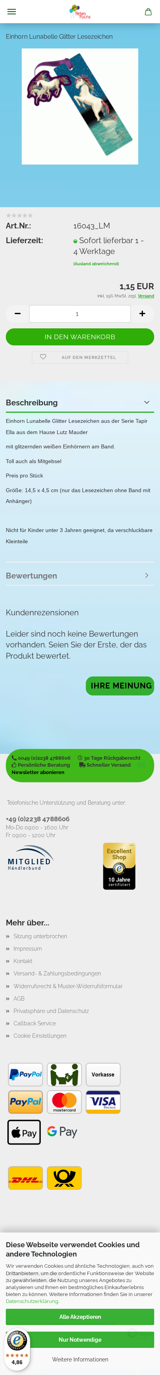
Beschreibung (32, 402)
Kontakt (23, 961)
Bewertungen (31, 575)
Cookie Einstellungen (40, 1036)
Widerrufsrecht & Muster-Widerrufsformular (68, 986)
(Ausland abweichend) (96, 263)
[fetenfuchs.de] (80, 11)
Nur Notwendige (80, 1340)
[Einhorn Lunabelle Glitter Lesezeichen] (80, 105)
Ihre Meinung (121, 685)
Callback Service (35, 1023)
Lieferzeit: (24, 240)
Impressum (28, 949)
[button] (17, 314)
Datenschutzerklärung (32, 1301)
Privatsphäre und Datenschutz (51, 1011)
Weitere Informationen (80, 1359)
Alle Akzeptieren (80, 1317)
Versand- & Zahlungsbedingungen (57, 973)
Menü (11, 11)
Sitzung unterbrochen (40, 936)
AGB (19, 999)
